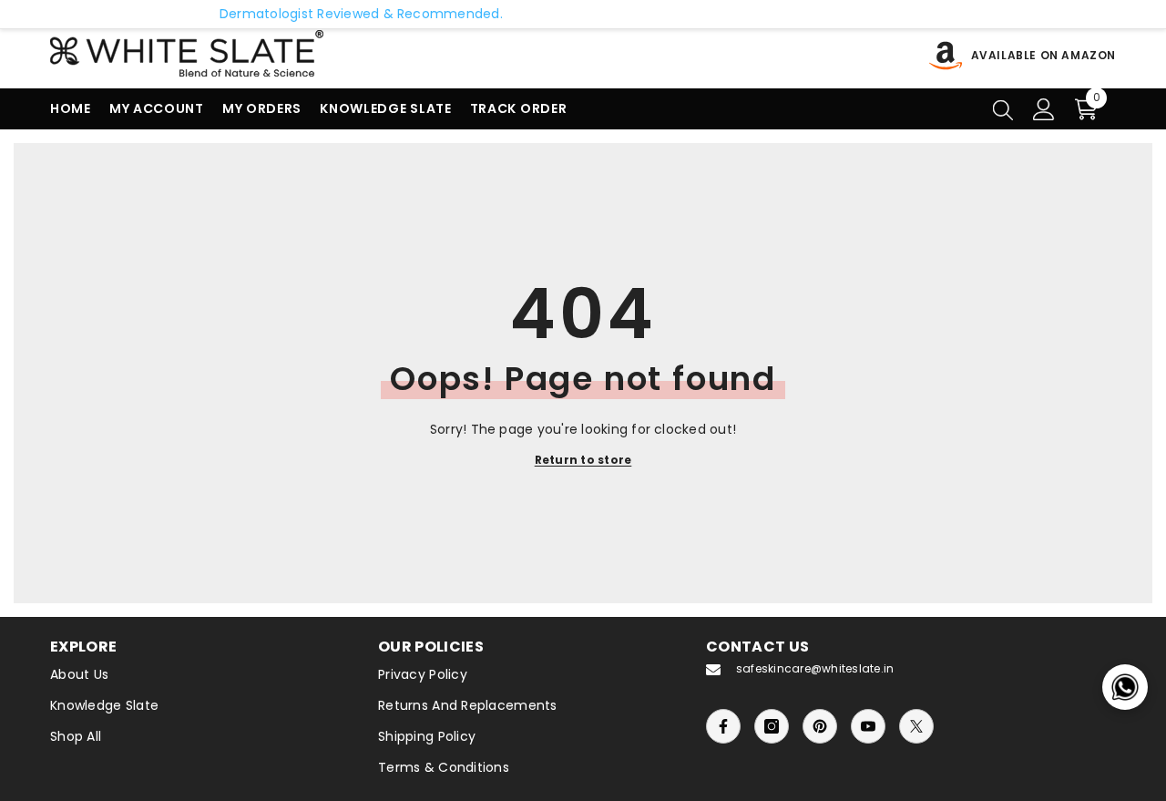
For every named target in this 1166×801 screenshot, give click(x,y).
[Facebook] (723, 726)
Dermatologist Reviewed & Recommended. (336, 14)
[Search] (1003, 109)
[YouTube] (868, 726)
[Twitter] (916, 726)
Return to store (583, 460)
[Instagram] (771, 726)
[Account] (1044, 109)
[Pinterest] (820, 726)
